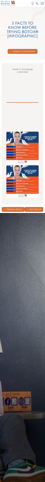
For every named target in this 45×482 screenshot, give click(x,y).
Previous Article (14, 209)
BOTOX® (30, 69)
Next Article (35, 209)
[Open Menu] (42, 3)
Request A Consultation (24, 51)
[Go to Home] (8, 3)
